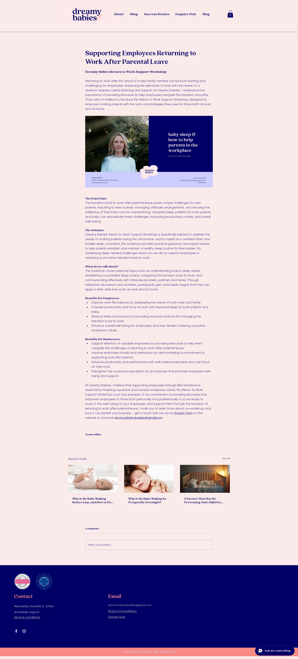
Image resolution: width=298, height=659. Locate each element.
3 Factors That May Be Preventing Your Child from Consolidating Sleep (204, 500)
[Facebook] (16, 631)
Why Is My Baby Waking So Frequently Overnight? (147, 500)
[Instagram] (24, 631)
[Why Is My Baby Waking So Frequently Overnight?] (149, 479)
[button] (230, 14)
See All (226, 458)
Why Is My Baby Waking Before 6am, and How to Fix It (91, 500)
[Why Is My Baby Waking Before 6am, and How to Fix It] (93, 479)
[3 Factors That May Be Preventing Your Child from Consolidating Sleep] (205, 479)
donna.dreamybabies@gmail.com (129, 605)
